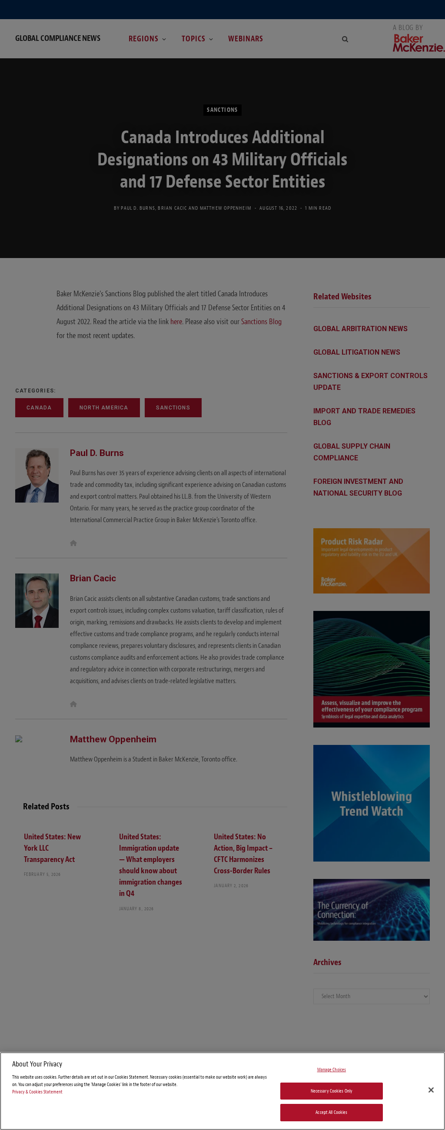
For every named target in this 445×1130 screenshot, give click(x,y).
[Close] (431, 1090)
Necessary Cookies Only (332, 1091)
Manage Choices (331, 1069)
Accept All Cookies (331, 1112)
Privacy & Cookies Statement (37, 1092)
